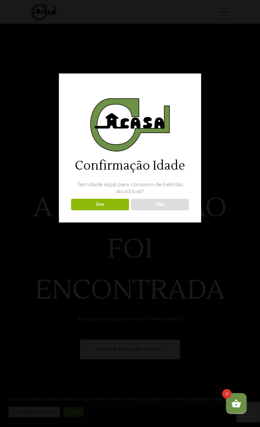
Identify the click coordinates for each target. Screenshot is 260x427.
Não (160, 204)
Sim (100, 204)
